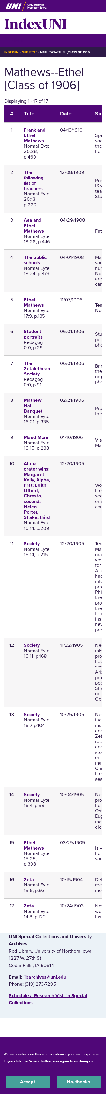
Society (32, 544)
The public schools (35, 260)
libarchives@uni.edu (44, 977)
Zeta (29, 880)
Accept (27, 1082)
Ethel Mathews (34, 302)
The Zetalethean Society (37, 368)
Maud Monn (36, 437)
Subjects (29, 52)
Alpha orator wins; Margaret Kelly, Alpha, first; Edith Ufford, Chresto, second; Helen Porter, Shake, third (37, 490)
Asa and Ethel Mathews (34, 225)
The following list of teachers (34, 180)
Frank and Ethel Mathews (35, 135)
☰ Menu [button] (14, 40)
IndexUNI (35, 23)
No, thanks (78, 1082)
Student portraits (33, 334)
